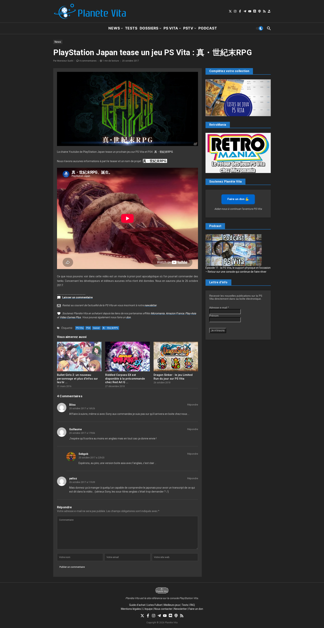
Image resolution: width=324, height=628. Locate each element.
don (128, 317)
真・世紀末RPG (110, 328)
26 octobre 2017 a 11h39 (82, 482)
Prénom (214, 315)
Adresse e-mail (219, 307)
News (114, 28)
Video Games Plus (70, 317)
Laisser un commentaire (77, 297)
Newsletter (180, 608)
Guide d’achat (137, 604)
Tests (131, 28)
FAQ (192, 604)
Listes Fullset (154, 604)
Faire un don (196, 608)
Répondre (192, 404)
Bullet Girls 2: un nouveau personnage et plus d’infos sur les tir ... (77, 378)
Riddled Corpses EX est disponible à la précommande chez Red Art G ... (125, 378)
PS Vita (171, 28)
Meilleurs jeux (172, 604)
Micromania (158, 313)
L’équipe (148, 608)
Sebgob (83, 453)
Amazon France (175, 313)
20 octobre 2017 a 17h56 (82, 433)
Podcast (207, 28)
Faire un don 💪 (238, 199)
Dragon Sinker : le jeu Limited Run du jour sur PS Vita (173, 376)
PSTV (188, 28)
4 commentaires (88, 60)
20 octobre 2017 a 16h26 (82, 408)
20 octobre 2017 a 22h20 (91, 457)
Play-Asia (190, 313)
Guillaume (75, 429)
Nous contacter (163, 608)
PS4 (88, 328)
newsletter (150, 305)
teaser (96, 328)
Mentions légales (131, 608)
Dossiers (149, 28)
